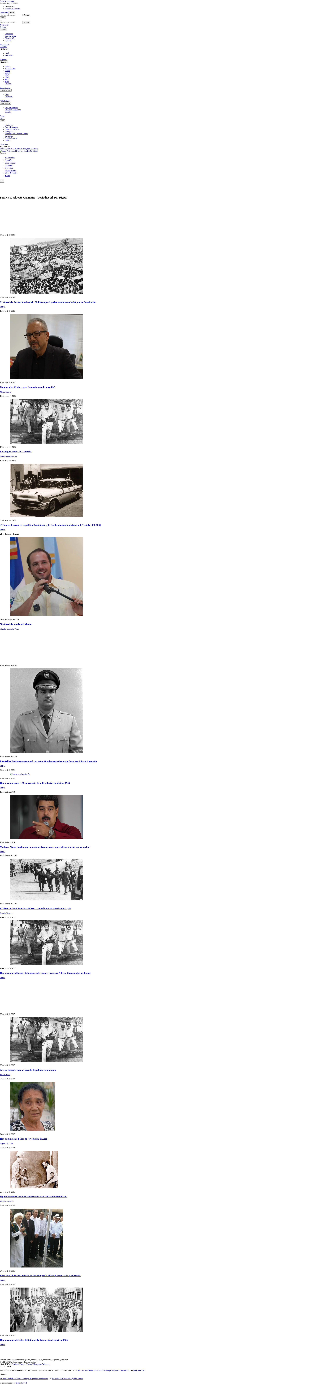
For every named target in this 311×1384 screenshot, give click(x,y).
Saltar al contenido (7, 1)
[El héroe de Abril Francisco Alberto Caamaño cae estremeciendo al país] (155, 880)
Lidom (7, 73)
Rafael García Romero (8, 456)
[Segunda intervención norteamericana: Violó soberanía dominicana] (155, 1170)
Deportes (3, 60)
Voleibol (8, 84)
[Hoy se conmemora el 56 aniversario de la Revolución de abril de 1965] (155, 774)
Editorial (8, 40)
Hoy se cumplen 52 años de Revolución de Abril (23, 1138)
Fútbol (7, 71)
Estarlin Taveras (6, 913)
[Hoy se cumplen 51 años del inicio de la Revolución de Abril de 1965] (155, 1310)
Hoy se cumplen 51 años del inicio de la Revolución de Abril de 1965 (34, 1340)
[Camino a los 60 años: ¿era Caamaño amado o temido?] (155, 346)
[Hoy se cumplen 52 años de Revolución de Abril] (155, 1106)
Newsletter (4, 144)
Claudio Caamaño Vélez (9, 629)
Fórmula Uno (10, 68)
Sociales (8, 112)
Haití (7, 53)
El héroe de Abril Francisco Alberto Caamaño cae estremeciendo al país (35, 908)
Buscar (26, 15)
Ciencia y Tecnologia (13, 110)
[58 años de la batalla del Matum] (155, 577)
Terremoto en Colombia (12, 8)
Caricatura (9, 136)
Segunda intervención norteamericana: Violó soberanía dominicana (33, 1196)
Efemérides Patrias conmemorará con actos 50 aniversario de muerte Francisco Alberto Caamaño (48, 761)
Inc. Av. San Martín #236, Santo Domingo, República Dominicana (103, 1370)
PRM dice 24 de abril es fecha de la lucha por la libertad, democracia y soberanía (40, 1275)
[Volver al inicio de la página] (2, 181)
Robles (7, 140)
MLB (7, 75)
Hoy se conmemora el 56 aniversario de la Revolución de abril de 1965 (35, 783)
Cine (7, 95)
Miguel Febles (5, 392)
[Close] (1, 20)
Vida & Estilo (5, 101)
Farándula (9, 97)
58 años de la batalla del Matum (16, 624)
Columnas (9, 34)
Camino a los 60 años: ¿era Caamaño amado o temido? (28, 387)
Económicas (4, 44)
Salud (2, 116)
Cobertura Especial (12, 129)
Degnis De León (6, 1143)
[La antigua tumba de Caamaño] (155, 421)
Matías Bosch (5, 1075)
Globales (3, 47)
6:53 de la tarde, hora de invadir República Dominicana (28, 1070)
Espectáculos (5, 88)
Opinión (3, 27)
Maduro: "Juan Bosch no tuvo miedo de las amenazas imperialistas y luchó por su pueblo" (45, 847)
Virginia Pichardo (6, 1201)
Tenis (7, 82)
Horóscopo (9, 125)
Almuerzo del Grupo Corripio (16, 134)
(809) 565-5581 (139, 1370)
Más (1, 118)
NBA (7, 77)
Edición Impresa (11, 138)
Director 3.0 (9, 38)
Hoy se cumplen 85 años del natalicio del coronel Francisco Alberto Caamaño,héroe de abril (45, 973)
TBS (7, 79)
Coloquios (9, 131)
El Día (2, 307)
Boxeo (7, 66)
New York (9, 55)
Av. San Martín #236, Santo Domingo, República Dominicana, (24, 1379)
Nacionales (4, 25)
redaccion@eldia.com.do (73, 1379)
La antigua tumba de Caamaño (16, 451)
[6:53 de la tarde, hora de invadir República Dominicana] (155, 1039)
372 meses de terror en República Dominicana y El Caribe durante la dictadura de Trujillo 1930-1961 (50, 525)
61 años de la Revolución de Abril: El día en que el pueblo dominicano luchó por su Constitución (48, 302)
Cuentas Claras (10, 36)
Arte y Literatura (11, 108)
